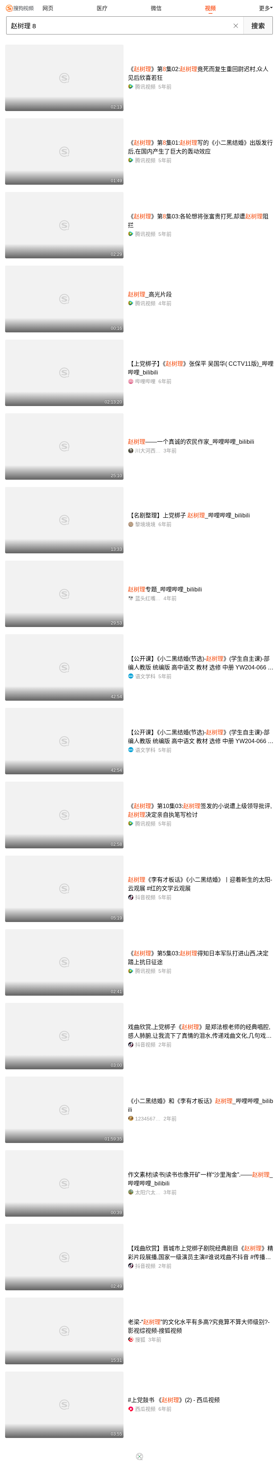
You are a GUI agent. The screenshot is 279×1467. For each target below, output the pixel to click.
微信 (156, 8)
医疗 (102, 8)
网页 (48, 8)
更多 (264, 8)
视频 (210, 8)
